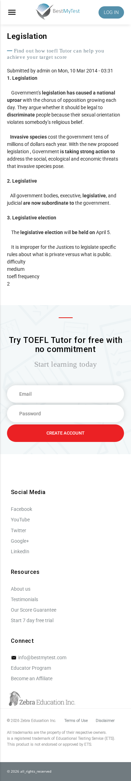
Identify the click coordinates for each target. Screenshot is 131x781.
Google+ (20, 541)
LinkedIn (20, 551)
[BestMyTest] (58, 12)
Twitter (18, 530)
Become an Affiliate (31, 678)
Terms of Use (76, 720)
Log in (111, 12)
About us (20, 589)
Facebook (21, 509)
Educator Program (31, 668)
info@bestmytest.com (41, 657)
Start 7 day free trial (32, 620)
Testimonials (24, 599)
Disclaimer (105, 720)
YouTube (20, 519)
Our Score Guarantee (33, 610)
